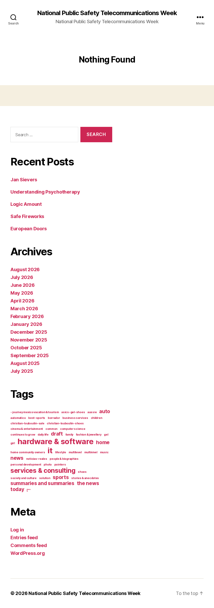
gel (106, 434)
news (16, 458)
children (96, 418)
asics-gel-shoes (73, 412)
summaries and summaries (42, 483)
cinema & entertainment (26, 429)
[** (29, 490)
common (51, 429)
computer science (72, 429)
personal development (25, 464)
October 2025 (26, 347)
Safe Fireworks (27, 216)
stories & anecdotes (85, 478)
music (104, 452)
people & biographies (64, 459)
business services (75, 418)
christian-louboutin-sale (27, 423)
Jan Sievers (23, 179)
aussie (92, 412)
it (49, 450)
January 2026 (26, 324)
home (103, 442)
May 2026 (21, 293)
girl (12, 443)
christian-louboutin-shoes (65, 423)
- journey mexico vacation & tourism (34, 412)
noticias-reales (36, 459)
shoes (82, 472)
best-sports (36, 418)
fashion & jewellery (89, 434)
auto (104, 411)
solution (44, 478)
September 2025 (29, 355)
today (17, 489)
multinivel (90, 452)
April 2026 (22, 300)
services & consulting (42, 470)
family (69, 434)
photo (48, 464)
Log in (17, 529)
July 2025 (21, 371)
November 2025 (28, 340)
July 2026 (21, 277)
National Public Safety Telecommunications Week (107, 13)
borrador (54, 418)
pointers (60, 464)
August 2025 (25, 363)
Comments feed (28, 545)
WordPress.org (27, 553)
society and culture (23, 478)
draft (57, 434)
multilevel (75, 452)
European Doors (28, 228)
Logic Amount (26, 204)
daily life (43, 434)
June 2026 (22, 285)
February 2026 (27, 316)
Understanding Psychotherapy (45, 192)
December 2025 (28, 332)
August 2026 (25, 269)
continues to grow (22, 434)
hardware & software (55, 441)
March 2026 (24, 308)
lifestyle (60, 452)
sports (61, 477)
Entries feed (24, 537)
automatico (18, 418)
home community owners (27, 452)
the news (88, 483)
